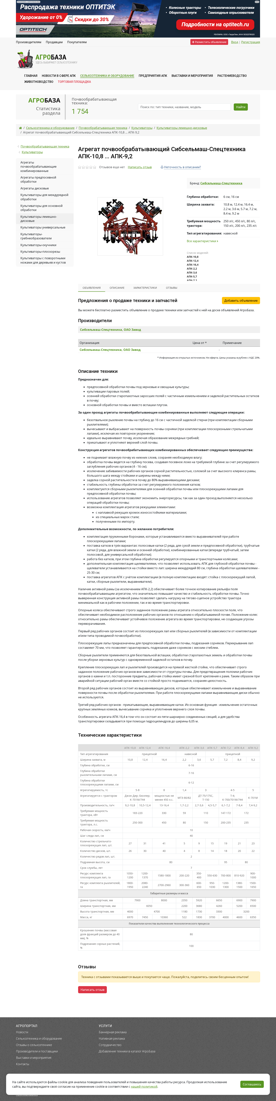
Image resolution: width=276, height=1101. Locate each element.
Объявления (92, 287)
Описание (117, 287)
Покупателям (77, 42)
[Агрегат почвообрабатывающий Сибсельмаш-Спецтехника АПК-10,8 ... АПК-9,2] (130, 226)
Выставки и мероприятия (33, 1058)
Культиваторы (32, 152)
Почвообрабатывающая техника (45, 146)
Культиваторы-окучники (38, 245)
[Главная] (20, 128)
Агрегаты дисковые (34, 188)
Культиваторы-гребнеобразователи (36, 236)
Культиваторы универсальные (42, 227)
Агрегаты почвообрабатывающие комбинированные (38, 166)
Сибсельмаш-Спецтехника (221, 183)
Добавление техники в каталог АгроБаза (127, 1051)
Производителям (28, 42)
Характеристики (145, 287)
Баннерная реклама (113, 1032)
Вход (234, 42)
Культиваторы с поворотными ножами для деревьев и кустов (43, 260)
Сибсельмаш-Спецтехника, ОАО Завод (110, 330)
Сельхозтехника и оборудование (39, 1038)
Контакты (22, 1064)
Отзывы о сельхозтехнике (34, 1045)
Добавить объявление (241, 300)
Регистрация (250, 42)
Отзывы (171, 287)
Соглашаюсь (252, 1084)
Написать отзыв (140, 167)
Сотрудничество (110, 1045)
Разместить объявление (210, 42)
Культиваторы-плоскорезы (40, 251)
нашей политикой (144, 1086)
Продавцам (54, 42)
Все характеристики (202, 241)
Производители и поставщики (37, 1051)
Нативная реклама (112, 1038)
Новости (22, 1032)
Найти (240, 107)
